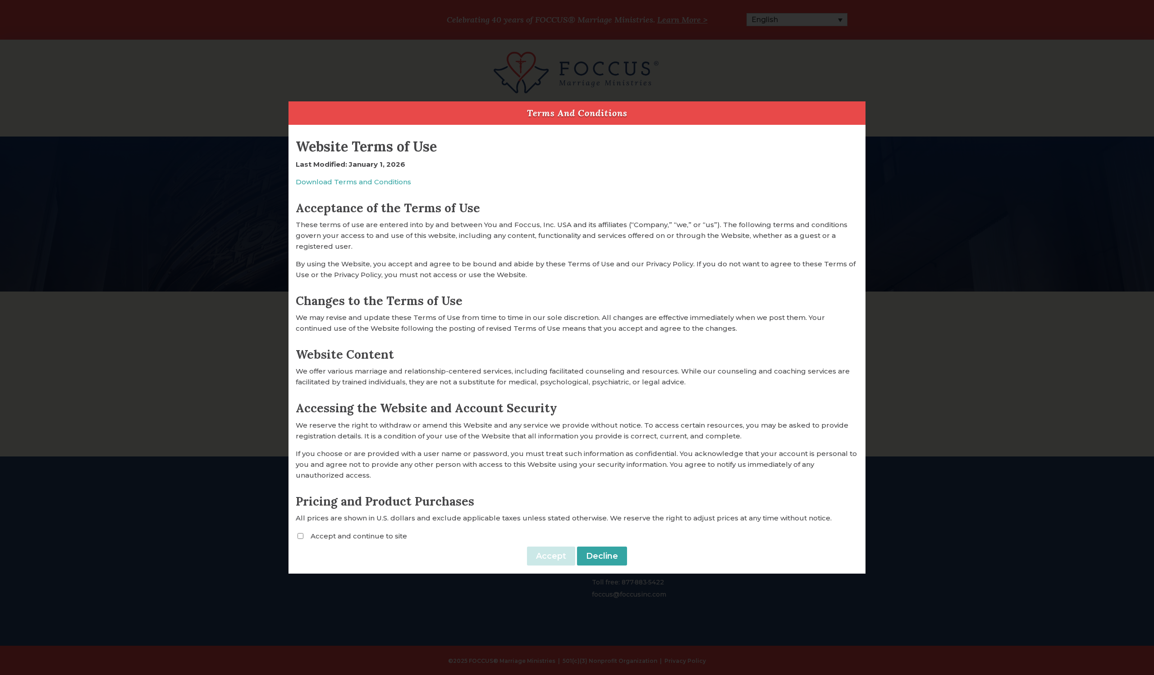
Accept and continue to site (359, 536)
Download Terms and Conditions (353, 182)
